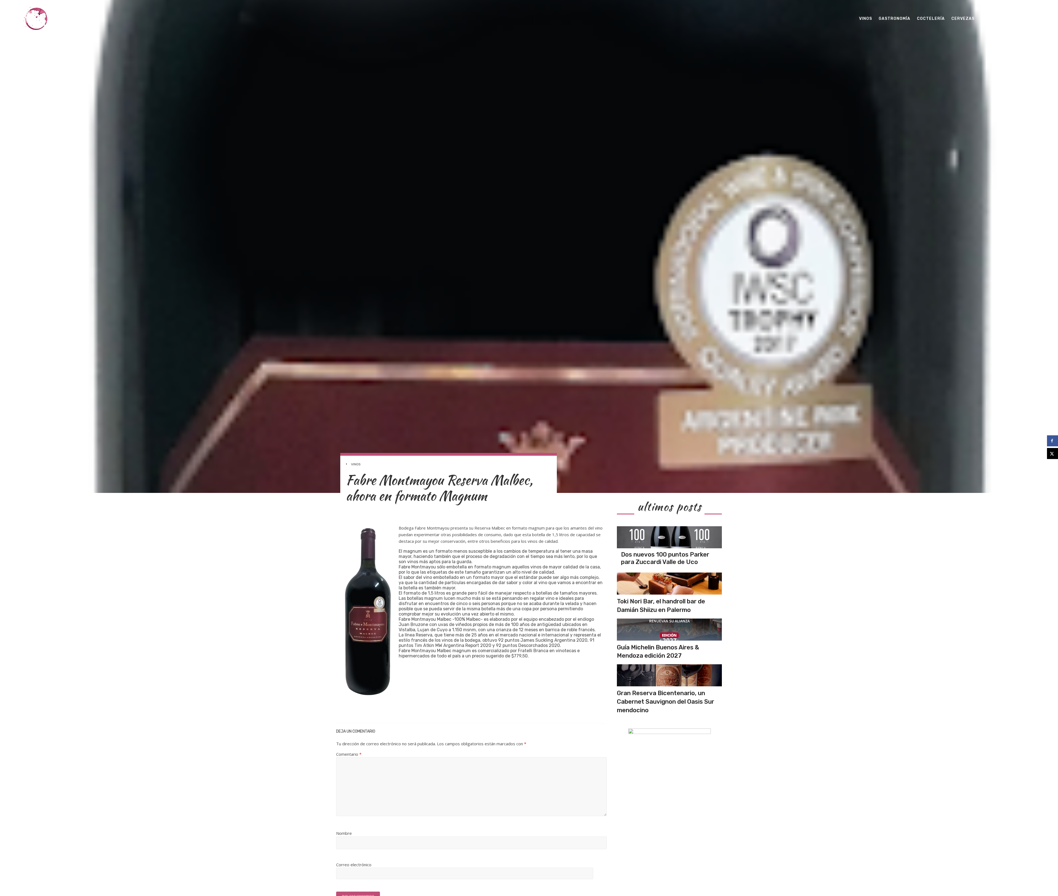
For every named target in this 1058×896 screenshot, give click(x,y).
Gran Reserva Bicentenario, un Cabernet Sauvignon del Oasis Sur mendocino (665, 701)
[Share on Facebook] (1052, 440)
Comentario (348, 754)
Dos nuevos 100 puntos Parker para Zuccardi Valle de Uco (665, 558)
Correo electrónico (353, 864)
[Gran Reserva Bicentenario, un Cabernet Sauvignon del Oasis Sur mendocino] (669, 675)
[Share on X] (1052, 453)
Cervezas (963, 18)
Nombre (344, 833)
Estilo (989, 18)
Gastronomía (894, 18)
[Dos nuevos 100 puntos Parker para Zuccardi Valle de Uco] (669, 537)
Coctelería (931, 18)
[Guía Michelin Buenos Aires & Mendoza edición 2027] (669, 630)
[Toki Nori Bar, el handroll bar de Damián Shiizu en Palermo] (669, 584)
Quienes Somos (1020, 18)
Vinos (865, 18)
